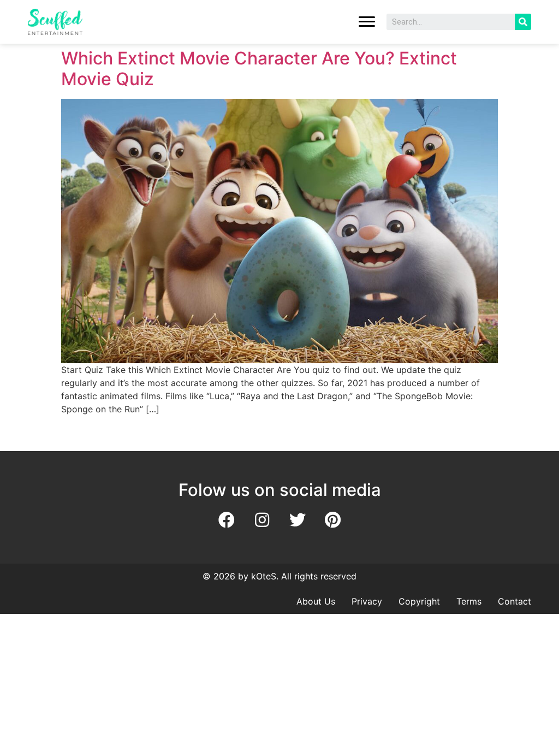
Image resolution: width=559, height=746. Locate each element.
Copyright (419, 601)
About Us (315, 601)
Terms (468, 601)
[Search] (523, 22)
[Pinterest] (333, 520)
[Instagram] (262, 520)
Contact (514, 601)
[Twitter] (297, 520)
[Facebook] (226, 520)
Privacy (367, 601)
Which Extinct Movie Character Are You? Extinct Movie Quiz (259, 69)
